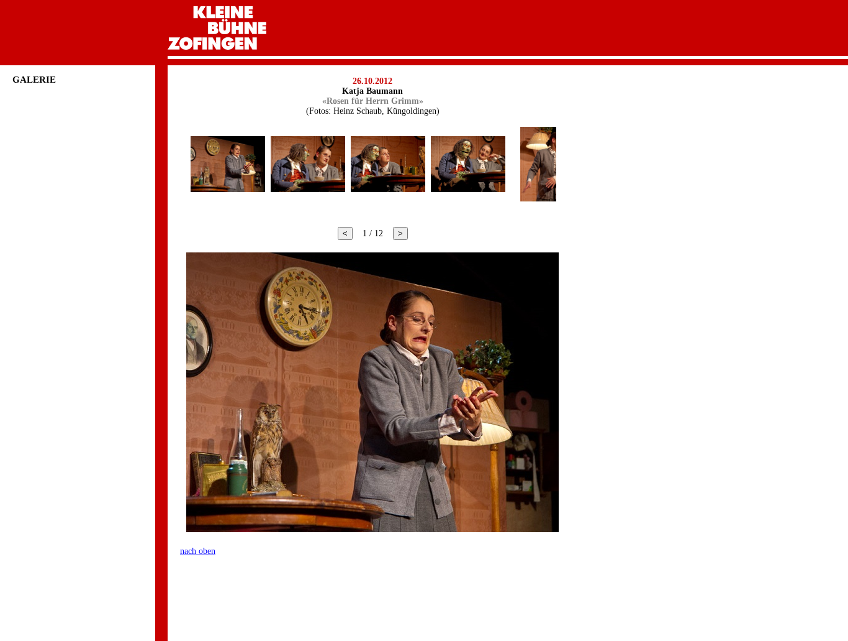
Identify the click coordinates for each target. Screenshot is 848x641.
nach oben (197, 551)
